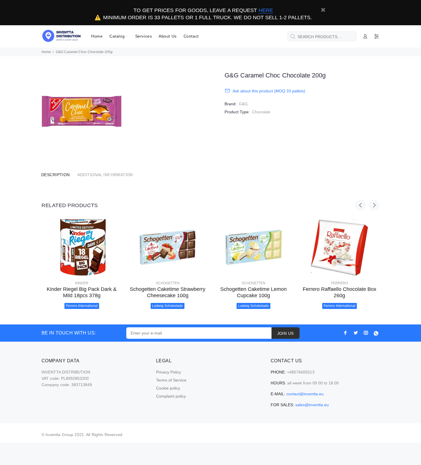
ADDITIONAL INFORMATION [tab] (105, 174)
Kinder (81, 283)
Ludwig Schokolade (167, 306)
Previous (360, 205)
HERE (266, 10)
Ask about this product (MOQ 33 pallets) (269, 91)
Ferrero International (82, 306)
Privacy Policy (168, 372)
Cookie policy (168, 388)
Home (46, 52)
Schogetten (168, 283)
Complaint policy (171, 396)
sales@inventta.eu (312, 404)
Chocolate (261, 112)
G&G (243, 104)
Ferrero (339, 283)
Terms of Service (171, 380)
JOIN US (285, 333)
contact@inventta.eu (305, 394)
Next (374, 205)
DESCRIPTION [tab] (55, 174)
